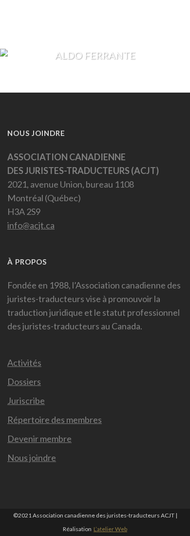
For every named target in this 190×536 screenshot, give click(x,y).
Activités (24, 362)
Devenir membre (39, 438)
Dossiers (24, 381)
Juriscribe (26, 400)
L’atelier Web (110, 529)
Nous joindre (31, 457)
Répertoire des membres (54, 419)
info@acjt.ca (31, 225)
